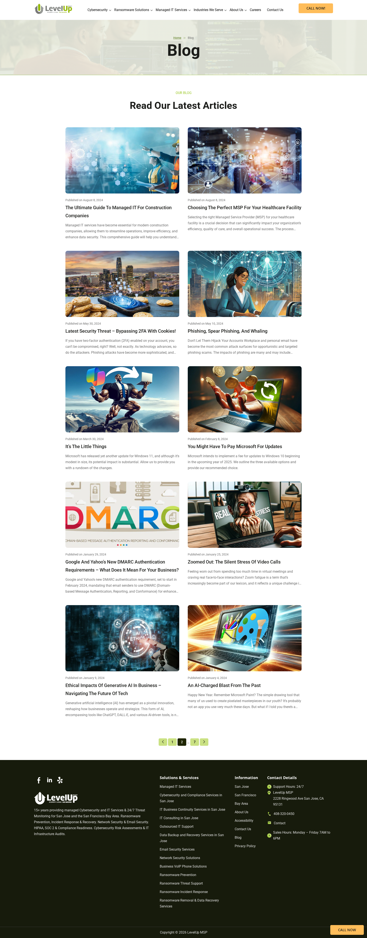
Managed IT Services (171, 10)
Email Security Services (177, 849)
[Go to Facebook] (39, 780)
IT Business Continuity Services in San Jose (192, 810)
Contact (279, 823)
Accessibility (244, 821)
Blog (238, 838)
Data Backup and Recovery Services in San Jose (192, 838)
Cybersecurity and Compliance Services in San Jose (191, 798)
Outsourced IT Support (176, 826)
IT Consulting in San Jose (179, 818)
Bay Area (241, 804)
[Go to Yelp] (60, 780)
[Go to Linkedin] (49, 780)
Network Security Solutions (180, 858)
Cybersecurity (98, 10)
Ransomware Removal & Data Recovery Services (189, 903)
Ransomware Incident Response (184, 892)
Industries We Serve (208, 10)
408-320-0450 (284, 814)
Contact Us (275, 10)
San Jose (242, 787)
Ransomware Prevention (178, 875)
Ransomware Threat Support (181, 883)
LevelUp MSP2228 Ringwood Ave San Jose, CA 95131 (298, 798)
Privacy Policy (245, 846)
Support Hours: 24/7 (288, 787)
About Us (236, 10)
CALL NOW (347, 930)
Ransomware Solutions (131, 10)
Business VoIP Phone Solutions (183, 866)
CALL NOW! (315, 8)
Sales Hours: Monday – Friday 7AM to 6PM (301, 835)
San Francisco (245, 795)
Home (177, 37)
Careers (255, 10)
